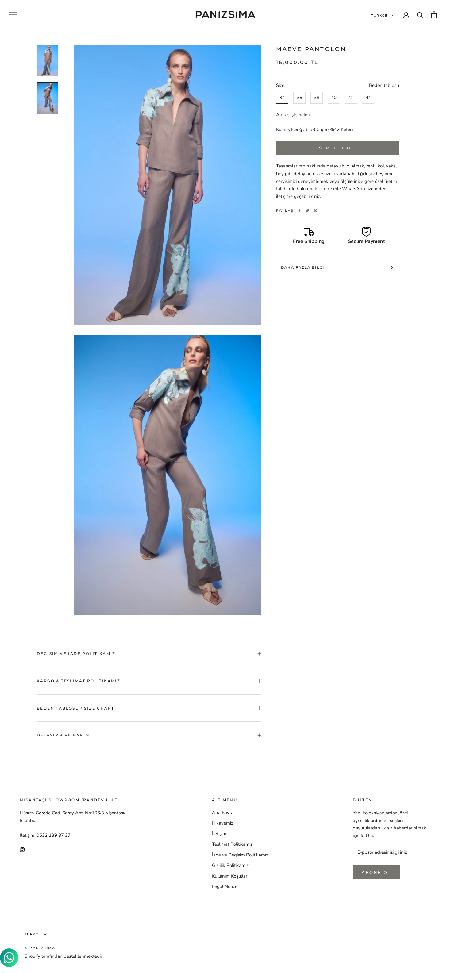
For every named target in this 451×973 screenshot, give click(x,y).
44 (368, 97)
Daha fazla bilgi (302, 267)
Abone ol (376, 872)
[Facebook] (299, 210)
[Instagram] (22, 849)
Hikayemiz (222, 823)
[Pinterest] (315, 210)
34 (282, 97)
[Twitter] (307, 210)
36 (299, 97)
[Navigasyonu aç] (13, 14)
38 (316, 97)
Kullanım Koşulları (230, 876)
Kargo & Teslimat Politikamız (78, 681)
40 (334, 97)
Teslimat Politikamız (232, 844)
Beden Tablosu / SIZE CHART (75, 708)
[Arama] (420, 15)
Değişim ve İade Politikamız (76, 653)
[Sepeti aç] (434, 14)
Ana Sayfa (222, 813)
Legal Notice (224, 886)
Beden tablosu (384, 85)
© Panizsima (40, 948)
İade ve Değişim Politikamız (240, 855)
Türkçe (379, 15)
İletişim (219, 834)
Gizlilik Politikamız (230, 865)
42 (351, 97)
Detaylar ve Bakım (63, 735)
